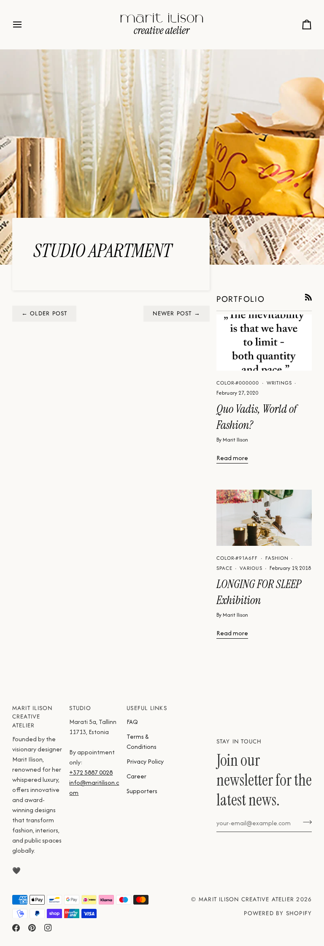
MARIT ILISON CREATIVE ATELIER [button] (32, 716)
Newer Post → (176, 313)
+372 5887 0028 (91, 772)
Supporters (142, 790)
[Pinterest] (32, 928)
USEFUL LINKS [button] (147, 708)
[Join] (305, 822)
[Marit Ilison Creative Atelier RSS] (308, 297)
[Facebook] (16, 928)
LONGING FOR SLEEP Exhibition (258, 592)
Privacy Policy (145, 761)
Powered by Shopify (278, 913)
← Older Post (45, 313)
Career (136, 776)
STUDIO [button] (80, 708)
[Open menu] (25, 24)
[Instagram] (48, 928)
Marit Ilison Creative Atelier (246, 899)
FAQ (132, 721)
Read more (232, 457)
